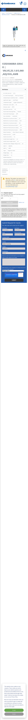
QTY (2, 198)
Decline (14, 714)
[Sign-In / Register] (24, 3)
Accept (14, 710)
